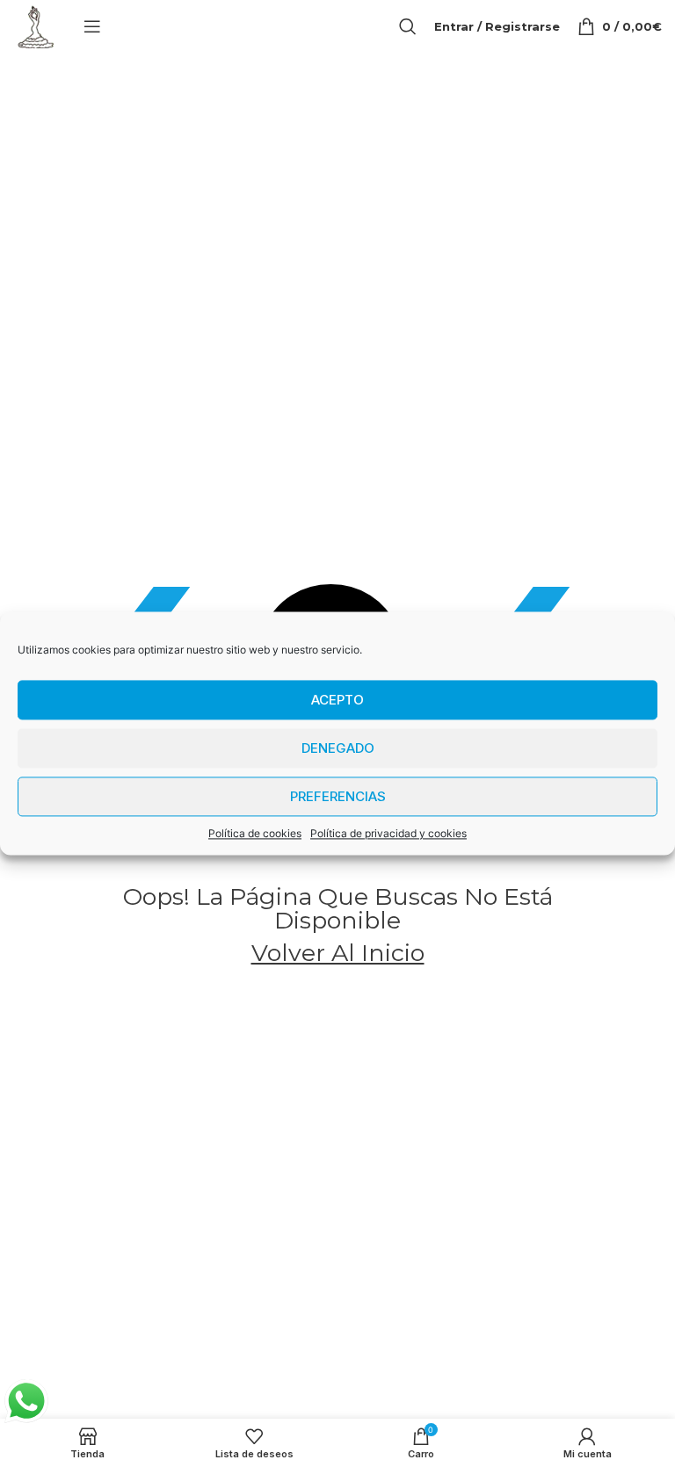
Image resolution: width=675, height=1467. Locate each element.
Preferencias (338, 796)
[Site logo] (35, 25)
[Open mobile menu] (92, 26)
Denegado (337, 748)
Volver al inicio (338, 952)
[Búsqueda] (407, 26)
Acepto (337, 699)
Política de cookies (254, 833)
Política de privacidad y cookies (388, 833)
